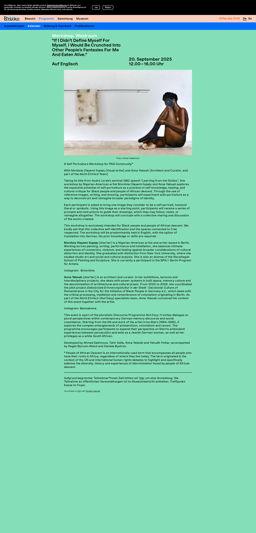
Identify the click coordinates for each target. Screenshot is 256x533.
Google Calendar (93, 391)
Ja (96, 7)
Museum (82, 18)
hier (142, 378)
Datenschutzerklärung (57, 5)
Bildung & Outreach (57, 26)
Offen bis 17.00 (229, 18)
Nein (108, 7)
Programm (46, 18)
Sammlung (65, 18)
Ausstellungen (14, 26)
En (250, 18)
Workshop (62, 36)
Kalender (34, 26)
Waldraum (86, 36)
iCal (79, 391)
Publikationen (84, 26)
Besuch (30, 18)
